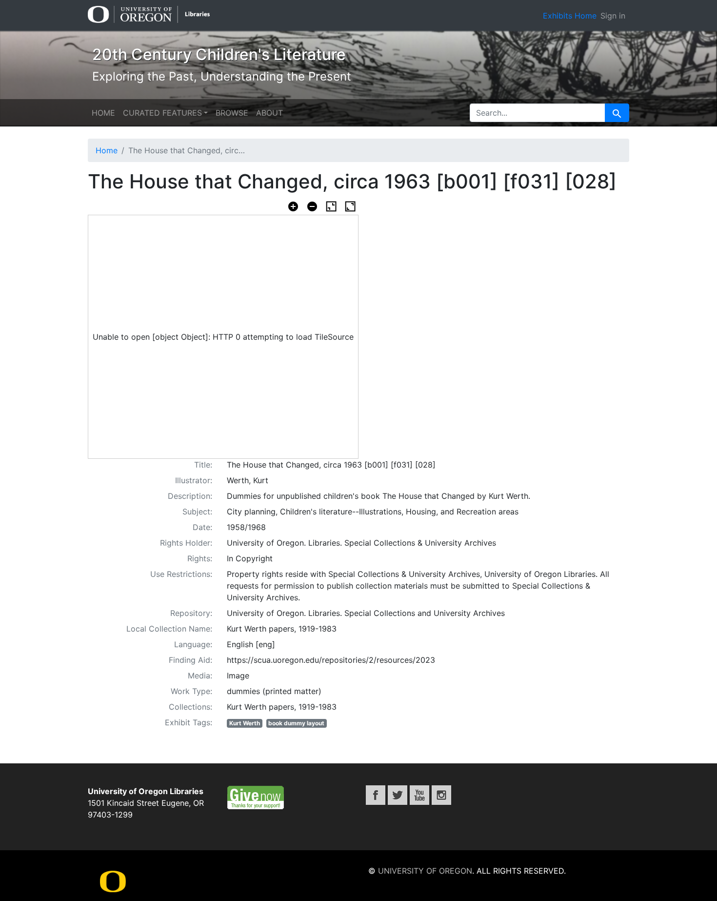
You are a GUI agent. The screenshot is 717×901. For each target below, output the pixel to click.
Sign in (612, 15)
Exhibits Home (570, 15)
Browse (232, 113)
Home (103, 113)
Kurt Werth (244, 723)
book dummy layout (296, 723)
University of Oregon (425, 871)
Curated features (162, 113)
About (269, 113)
